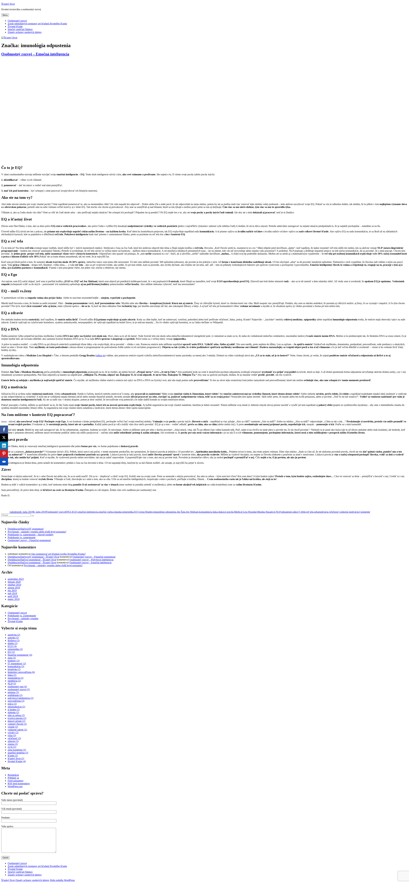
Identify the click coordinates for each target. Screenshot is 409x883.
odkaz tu (100, 355)
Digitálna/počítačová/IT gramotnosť (26, 528)
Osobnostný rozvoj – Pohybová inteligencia (91, 559)
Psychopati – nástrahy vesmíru (23, 618)
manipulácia (15, 678)
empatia (117, 512)
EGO (74, 512)
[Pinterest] (4, 453)
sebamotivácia (321, 512)
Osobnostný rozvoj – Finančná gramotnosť (29, 540)
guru (12, 657)
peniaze (13, 692)
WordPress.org (15, 786)
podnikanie (15, 695)
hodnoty (13, 660)
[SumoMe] (4, 461)
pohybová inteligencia (20, 698)
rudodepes (15, 512)
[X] (4, 437)
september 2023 (16, 579)
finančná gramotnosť (20, 655)
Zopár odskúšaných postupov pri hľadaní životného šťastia (37, 23)
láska (215, 512)
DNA (68, 512)
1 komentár (364, 512)
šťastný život (16, 758)
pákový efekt (299, 512)
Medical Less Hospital (245, 512)
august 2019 (14, 587)
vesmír (13, 726)
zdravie (13, 741)
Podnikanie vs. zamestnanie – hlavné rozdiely (31, 534)
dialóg (12, 643)
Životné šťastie (15, 26)
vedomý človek (17, 724)
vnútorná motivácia (349, 512)
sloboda (13, 712)
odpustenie (286, 512)
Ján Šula (181, 512)
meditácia (14, 680)
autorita (13, 637)
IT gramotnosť (17, 663)
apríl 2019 (13, 596)
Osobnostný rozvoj (17, 20)
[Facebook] (4, 430)
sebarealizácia (16, 706)
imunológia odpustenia (164, 512)
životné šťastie (17, 761)
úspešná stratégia (18, 752)
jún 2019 (12, 590)
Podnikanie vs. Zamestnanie (22, 615)
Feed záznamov (15, 780)
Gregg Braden (145, 512)
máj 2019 (12, 593)
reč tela (309, 512)
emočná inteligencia (88, 512)
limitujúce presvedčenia (21, 672)
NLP (278, 512)
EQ (136, 512)
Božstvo (13, 640)
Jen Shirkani (192, 512)
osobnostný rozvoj (19, 689)
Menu (5, 15)
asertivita (14, 634)
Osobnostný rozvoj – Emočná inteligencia (35, 54)
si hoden (14, 709)
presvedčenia (16, 701)
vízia (12, 735)
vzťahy (13, 732)
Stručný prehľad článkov (20, 29)
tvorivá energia (17, 718)
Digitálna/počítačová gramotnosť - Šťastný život (32, 559)
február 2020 (14, 582)
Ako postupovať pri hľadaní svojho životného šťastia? (58, 554)
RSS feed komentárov (19, 783)
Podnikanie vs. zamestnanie (21, 537)
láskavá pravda (225, 512)
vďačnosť (334, 512)
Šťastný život (8, 4)
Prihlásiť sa (13, 777)
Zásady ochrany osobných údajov (25, 32)
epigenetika (128, 512)
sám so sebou (16, 715)
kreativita (14, 669)
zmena (13, 744)
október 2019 (14, 584)
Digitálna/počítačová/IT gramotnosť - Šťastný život (33, 556)
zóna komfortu (17, 749)
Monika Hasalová (266, 512)
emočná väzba (106, 512)
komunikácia (205, 512)
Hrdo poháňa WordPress (62, 880)
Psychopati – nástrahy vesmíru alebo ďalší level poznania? (37, 531)
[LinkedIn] (4, 445)
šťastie (13, 755)
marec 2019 (13, 599)
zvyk (12, 747)
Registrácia (13, 775)
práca (12, 703)
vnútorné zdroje (17, 729)
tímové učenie (16, 721)
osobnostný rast (17, 686)
